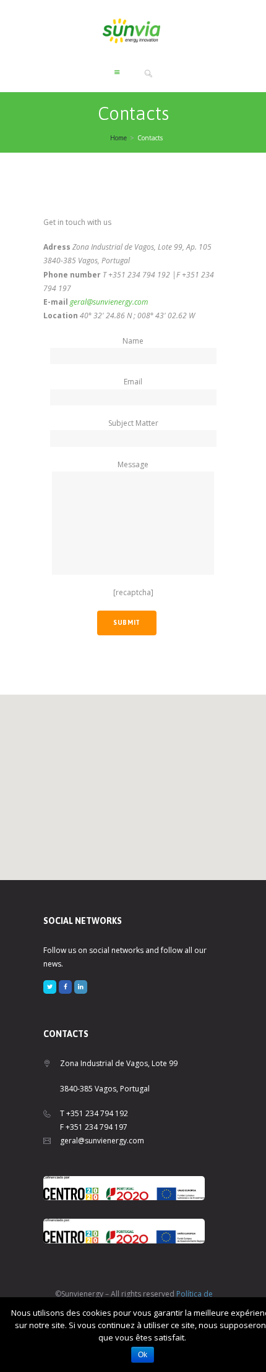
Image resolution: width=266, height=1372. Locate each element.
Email (133, 381)
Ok (142, 1354)
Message (133, 464)
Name (133, 341)
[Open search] (148, 73)
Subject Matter (133, 423)
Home (118, 137)
